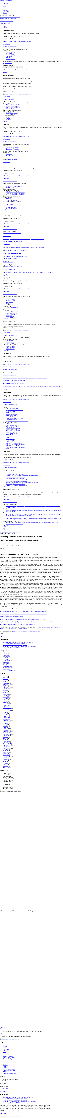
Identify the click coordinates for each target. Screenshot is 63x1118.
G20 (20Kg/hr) (9, 340)
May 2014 (5, 766)
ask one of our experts (27, 69)
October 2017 (6, 746)
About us (5, 3)
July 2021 (5, 698)
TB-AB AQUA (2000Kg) (12, 150)
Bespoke (5, 1046)
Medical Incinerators (8, 666)
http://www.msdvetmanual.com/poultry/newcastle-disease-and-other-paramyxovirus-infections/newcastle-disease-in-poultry (30, 622)
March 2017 (6, 752)
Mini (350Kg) (9, 53)
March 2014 (6, 767)
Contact (5, 8)
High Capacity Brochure (12, 415)
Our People (6, 1066)
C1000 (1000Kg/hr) (11, 317)
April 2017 (5, 750)
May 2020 (5, 715)
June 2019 (5, 724)
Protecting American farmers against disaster (17, 481)
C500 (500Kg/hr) (10, 316)
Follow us (2, 1027)
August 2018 (6, 735)
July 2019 (5, 723)
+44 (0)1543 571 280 (5, 1088)
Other (4, 486)
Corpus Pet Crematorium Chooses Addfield (16, 485)
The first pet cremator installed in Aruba (15, 477)
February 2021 (6, 705)
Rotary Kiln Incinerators (12, 307)
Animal (5, 27)
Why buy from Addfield (9, 1069)
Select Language (4, 15)
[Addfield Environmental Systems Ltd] (10, 17)
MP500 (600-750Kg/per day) (13, 108)
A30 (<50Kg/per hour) (11, 425)
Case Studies (6, 11)
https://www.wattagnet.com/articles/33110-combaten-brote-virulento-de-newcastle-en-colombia (23, 611)
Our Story (5, 1065)
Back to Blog (3, 636)
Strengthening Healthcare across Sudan (15, 484)
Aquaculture (6, 121)
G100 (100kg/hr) (10, 342)
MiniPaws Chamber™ (11, 208)
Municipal (5, 318)
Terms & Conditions (8, 1056)
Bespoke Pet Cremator (11, 200)
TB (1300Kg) (9, 57)
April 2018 (5, 739)
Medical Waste (6, 658)
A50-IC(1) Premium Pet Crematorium (15, 192)
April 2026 (5, 679)
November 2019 (7, 720)
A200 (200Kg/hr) (10, 299)
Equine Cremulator (10, 205)
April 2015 (5, 761)
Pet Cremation (6, 162)
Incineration (6, 659)
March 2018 (6, 741)
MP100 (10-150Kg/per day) (13, 104)
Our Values (6, 1067)
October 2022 (6, 695)
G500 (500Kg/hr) (10, 349)
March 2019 (6, 728)
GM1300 (8, 119)
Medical (5, 72)
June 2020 (5, 713)
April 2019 (5, 727)
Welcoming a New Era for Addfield (11, 647)
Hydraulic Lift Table (11, 207)
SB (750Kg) (9, 56)
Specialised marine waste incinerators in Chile (17, 478)
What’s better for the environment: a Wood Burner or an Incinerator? (19, 646)
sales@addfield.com (5, 23)
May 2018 (5, 738)
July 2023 (5, 690)
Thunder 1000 (9, 155)
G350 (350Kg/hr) (10, 347)
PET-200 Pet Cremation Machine (14, 186)
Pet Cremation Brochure (12, 408)
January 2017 (6, 755)
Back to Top (3, 1113)
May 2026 (5, 677)
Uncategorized (6, 669)
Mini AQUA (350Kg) (11, 148)
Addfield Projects (10, 412)
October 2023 (6, 688)
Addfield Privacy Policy (9, 1057)
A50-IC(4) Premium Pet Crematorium (15, 194)
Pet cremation (6, 656)
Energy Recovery (7, 350)
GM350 (8, 117)
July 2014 (5, 763)
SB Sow (8, 423)
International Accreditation (9, 1073)
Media (4, 6)
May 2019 (5, 726)
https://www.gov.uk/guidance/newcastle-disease (11, 616)
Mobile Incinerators (8, 667)
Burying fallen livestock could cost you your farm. (15, 643)
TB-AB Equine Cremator (12, 198)
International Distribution (9, 1070)
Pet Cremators (6, 663)
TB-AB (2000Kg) (10, 59)
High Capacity (6, 275)
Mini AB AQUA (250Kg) (12, 147)
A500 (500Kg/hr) (10, 300)
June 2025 (5, 680)
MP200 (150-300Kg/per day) (13, 106)
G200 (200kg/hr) (10, 343)
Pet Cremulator (9, 204)
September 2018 (7, 734)
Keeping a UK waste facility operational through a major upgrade (22, 475)
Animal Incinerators (8, 664)
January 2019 (6, 730)
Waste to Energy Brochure (12, 414)
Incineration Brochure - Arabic (13, 419)
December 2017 (7, 744)
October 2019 (6, 721)
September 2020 (7, 710)
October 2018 (6, 732)
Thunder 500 (9, 154)
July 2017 (5, 749)
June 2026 (5, 676)
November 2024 (7, 684)
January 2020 (6, 719)
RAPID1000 (9, 303)
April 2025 (5, 681)
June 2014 (5, 764)
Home (4, 26)
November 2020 (7, 708)
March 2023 (6, 694)
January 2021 (6, 706)
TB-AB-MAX (9, 302)
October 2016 (6, 757)
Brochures (5, 10)
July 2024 (5, 686)
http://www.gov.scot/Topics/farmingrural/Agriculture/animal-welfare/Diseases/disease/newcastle (23, 619)
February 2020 (6, 717)
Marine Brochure (10, 417)
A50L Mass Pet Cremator (12, 187)
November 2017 (7, 745)
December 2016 (7, 756)
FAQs (4, 4)
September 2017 (7, 748)
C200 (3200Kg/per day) (12, 114)
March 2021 (6, 703)
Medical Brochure (10, 411)
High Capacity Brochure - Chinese (14, 418)
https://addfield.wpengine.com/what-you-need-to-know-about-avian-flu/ (17, 624)
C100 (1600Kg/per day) (12, 113)
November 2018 (7, 731)
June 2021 (5, 699)
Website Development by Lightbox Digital (10, 1116)
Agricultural (6, 655)
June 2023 (5, 691)
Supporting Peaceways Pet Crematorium (16, 474)
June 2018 (5, 737)
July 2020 (5, 712)
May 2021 (5, 701)
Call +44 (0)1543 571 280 (6, 21)
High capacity (6, 653)
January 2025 (6, 683)
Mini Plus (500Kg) (10, 54)
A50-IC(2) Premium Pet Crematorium (15, 193)
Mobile (5, 210)
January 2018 (6, 742)
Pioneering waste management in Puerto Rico (17, 479)
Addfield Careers (7, 1071)
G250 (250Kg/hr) (10, 346)
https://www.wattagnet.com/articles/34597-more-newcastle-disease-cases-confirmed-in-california (23, 614)
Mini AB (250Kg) (10, 52)
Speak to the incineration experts (8, 18)
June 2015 (5, 760)
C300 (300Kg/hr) (10, 314)
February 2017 (6, 753)
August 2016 (6, 759)
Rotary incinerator (7, 660)
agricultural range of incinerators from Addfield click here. (26, 631)
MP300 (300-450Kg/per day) (13, 107)
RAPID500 (9, 436)
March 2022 (6, 697)
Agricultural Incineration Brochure (14, 410)
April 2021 (5, 702)
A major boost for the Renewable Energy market (15, 645)
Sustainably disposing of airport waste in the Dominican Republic (22, 482)
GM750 (8, 118)
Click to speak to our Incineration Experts (10, 532)
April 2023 (5, 692)
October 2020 (6, 709)
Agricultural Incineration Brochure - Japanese (17, 421)
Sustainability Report (8, 1059)
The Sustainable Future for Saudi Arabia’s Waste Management (18, 642)
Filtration (5, 13)
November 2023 (7, 687)
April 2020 (5, 716)
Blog (4, 7)
